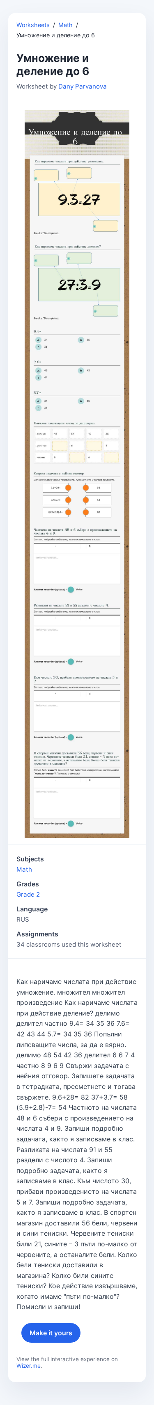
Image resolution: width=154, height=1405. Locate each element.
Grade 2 (28, 894)
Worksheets (33, 24)
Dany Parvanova (82, 86)
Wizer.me (28, 1365)
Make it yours (51, 1333)
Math (65, 24)
